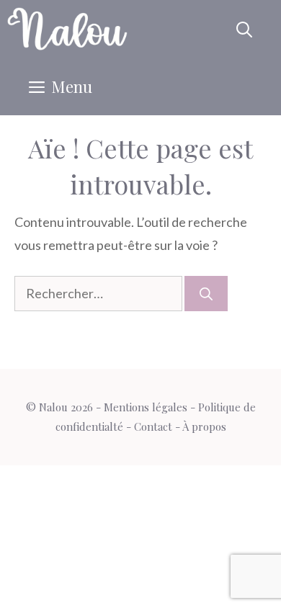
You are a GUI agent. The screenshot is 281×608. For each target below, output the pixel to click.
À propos (204, 426)
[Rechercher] (206, 293)
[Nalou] (67, 29)
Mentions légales (145, 407)
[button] (244, 29)
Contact (153, 426)
